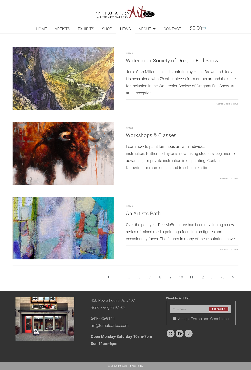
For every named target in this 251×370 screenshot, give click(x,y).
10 (181, 277)
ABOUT (145, 28)
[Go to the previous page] (108, 277)
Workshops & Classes (151, 135)
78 (223, 277)
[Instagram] (189, 333)
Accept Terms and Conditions (203, 318)
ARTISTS (62, 28)
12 (202, 277)
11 (191, 277)
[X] (171, 333)
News (129, 53)
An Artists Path (143, 213)
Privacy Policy (136, 366)
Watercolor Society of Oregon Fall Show (172, 61)
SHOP (107, 28)
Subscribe (218, 309)
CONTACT (172, 28)
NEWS (125, 28)
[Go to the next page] (233, 277)
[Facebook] (180, 333)
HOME (41, 28)
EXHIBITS (86, 28)
